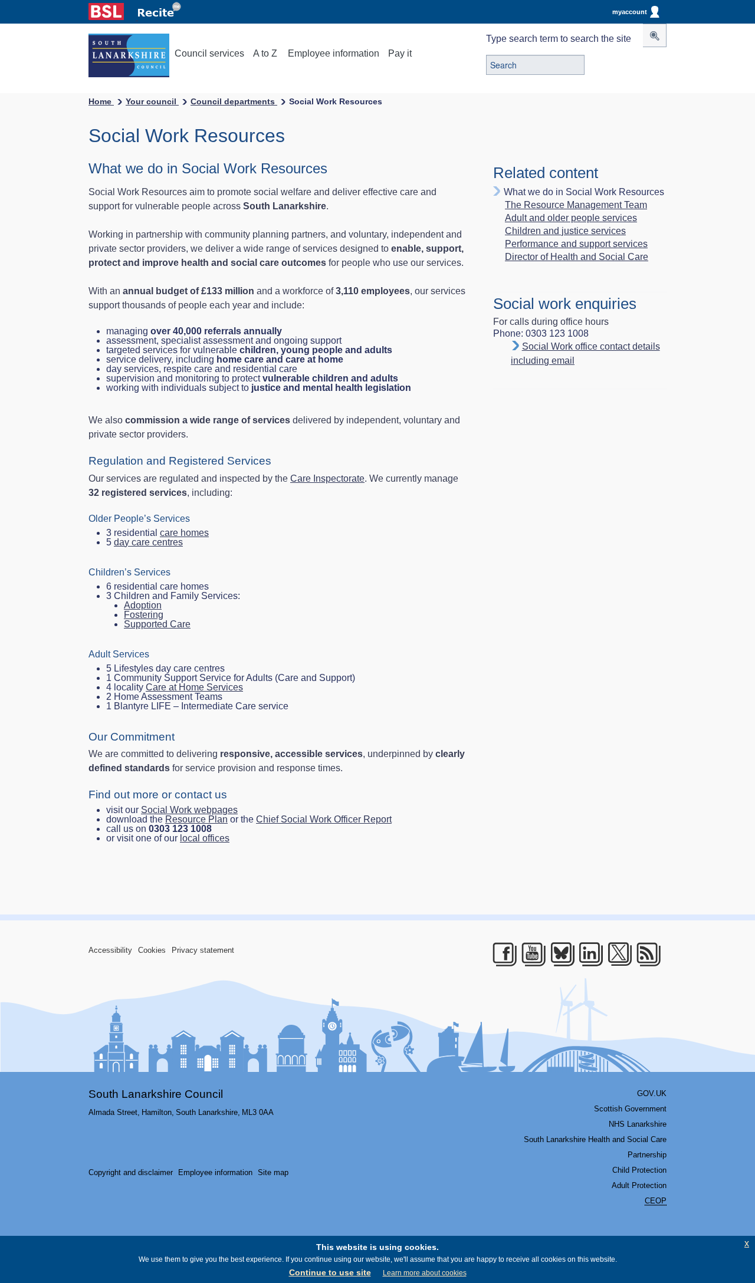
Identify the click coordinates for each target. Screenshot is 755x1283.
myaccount (629, 11)
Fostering (143, 615)
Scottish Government (630, 1108)
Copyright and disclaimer (130, 1172)
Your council (152, 101)
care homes (184, 533)
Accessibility (110, 950)
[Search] (655, 35)
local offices (204, 838)
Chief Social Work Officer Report (324, 819)
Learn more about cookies (425, 1273)
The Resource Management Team (576, 205)
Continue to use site (330, 1272)
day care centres (148, 542)
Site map (273, 1172)
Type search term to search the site (558, 39)
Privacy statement (203, 950)
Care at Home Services (194, 687)
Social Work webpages (189, 810)
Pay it (400, 53)
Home (101, 101)
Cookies (152, 950)
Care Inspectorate (327, 478)
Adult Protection (639, 1185)
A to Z (265, 53)
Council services (209, 53)
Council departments (234, 101)
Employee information (333, 53)
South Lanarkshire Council (155, 1094)
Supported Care (157, 624)
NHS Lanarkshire (638, 1124)
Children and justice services (565, 231)
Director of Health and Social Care (576, 257)
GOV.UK (652, 1093)
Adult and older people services (571, 218)
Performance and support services (576, 244)
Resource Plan (196, 819)
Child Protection (639, 1170)
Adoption (143, 605)
